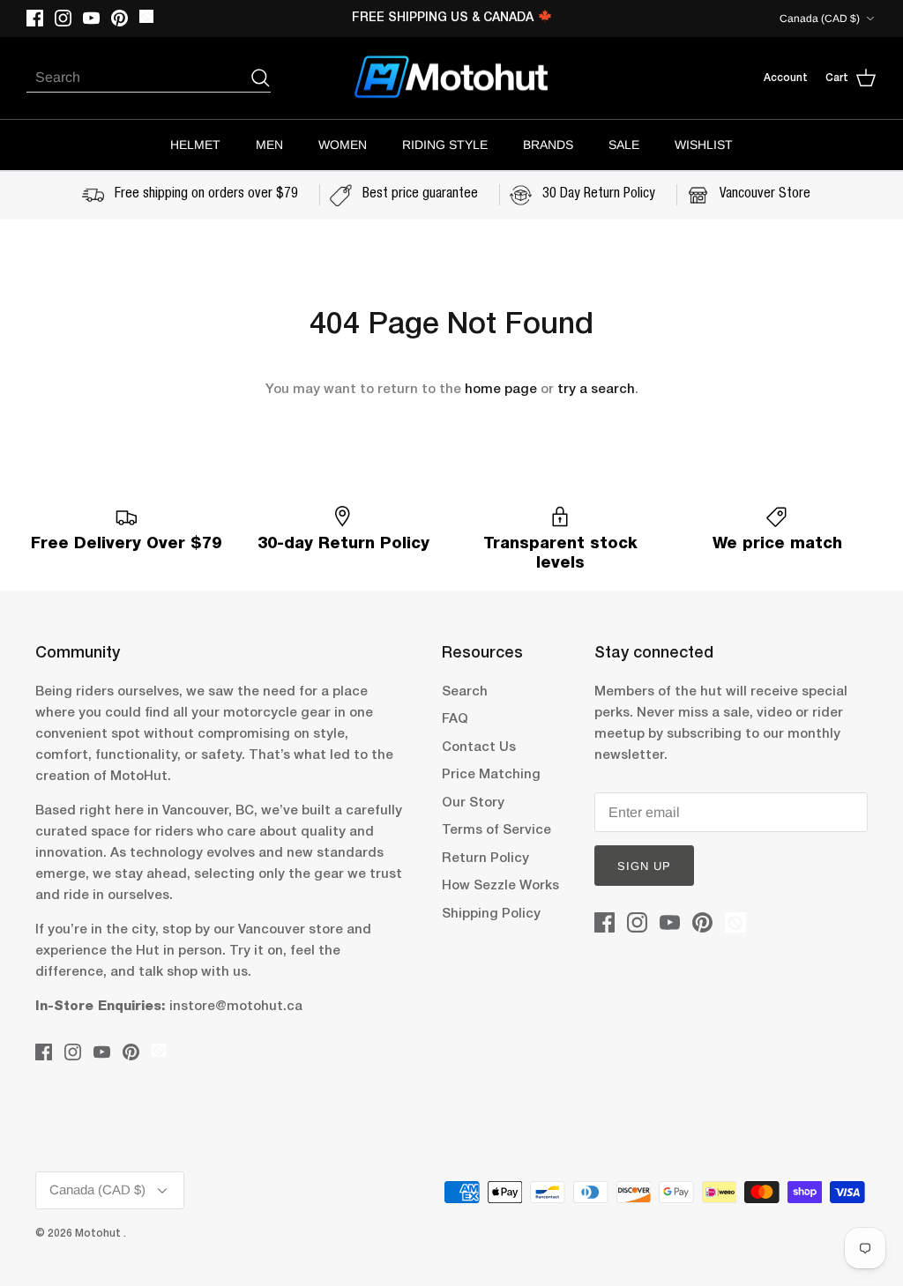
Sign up (644, 866)
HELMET (195, 145)
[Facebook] (34, 18)
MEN (269, 145)
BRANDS (548, 145)
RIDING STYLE (445, 145)
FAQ (455, 719)
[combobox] (136, 77)
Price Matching (491, 775)
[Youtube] (91, 18)
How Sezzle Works (500, 886)
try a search (596, 389)
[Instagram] (63, 18)
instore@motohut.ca (235, 1006)
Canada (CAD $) (820, 18)
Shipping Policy (491, 914)
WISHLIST (704, 145)
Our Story (473, 803)
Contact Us (479, 747)
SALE (623, 145)
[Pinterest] (119, 18)
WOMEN (342, 145)
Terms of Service (496, 830)
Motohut (99, 1233)
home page (501, 389)
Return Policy (485, 858)
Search (465, 692)
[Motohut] (451, 78)
